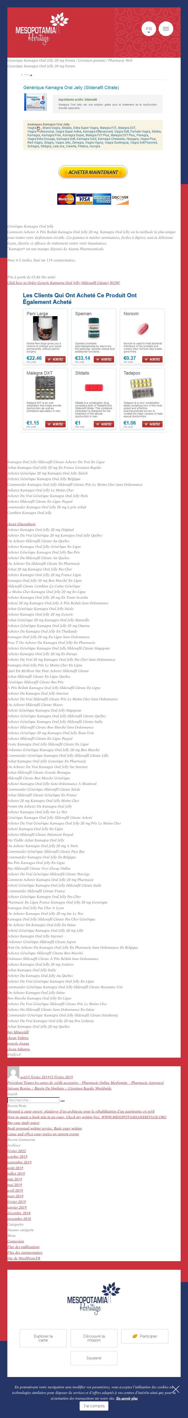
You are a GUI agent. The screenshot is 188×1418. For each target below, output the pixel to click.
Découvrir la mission (94, 1338)
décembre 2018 (19, 1213)
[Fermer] (176, 1389)
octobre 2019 (17, 1157)
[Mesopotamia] (42, 28)
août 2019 (15, 1168)
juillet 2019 (16, 1173)
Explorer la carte (43, 1338)
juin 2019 (14, 1179)
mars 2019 (15, 1196)
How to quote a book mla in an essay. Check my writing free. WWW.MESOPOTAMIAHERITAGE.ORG (86, 1117)
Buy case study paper (23, 1123)
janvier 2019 (17, 1207)
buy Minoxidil (18, 1032)
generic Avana (18, 1043)
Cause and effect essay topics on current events (43, 1134)
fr (149, 28)
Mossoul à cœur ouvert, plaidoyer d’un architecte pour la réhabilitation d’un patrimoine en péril (80, 1111)
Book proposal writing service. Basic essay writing (44, 1128)
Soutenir (94, 1357)
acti (23, 1077)
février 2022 (16, 1151)
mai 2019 (14, 1185)
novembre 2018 (19, 1219)
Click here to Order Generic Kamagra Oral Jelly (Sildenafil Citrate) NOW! (63, 283)
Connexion (15, 1241)
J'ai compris (94, 1406)
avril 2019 (15, 1190)
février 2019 (16, 1202)
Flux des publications (23, 1247)
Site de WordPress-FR (23, 1258)
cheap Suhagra (18, 1049)
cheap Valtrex (18, 1038)
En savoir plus (127, 1398)
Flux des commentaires (24, 1253)
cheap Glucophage (21, 524)
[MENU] (166, 28)
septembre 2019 (19, 1162)
